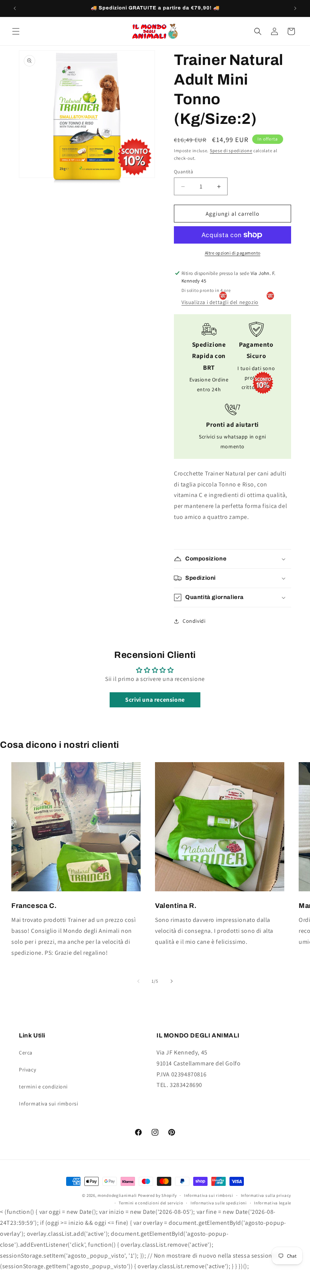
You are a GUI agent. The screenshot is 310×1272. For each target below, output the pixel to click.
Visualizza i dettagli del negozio (220, 302)
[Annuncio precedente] (14, 8)
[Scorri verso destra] (171, 981)
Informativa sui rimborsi (48, 1103)
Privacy (27, 1069)
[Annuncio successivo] (295, 8)
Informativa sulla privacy (266, 1195)
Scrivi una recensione (155, 700)
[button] (16, 31)
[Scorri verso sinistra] (138, 981)
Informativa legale (272, 1203)
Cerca (26, 1052)
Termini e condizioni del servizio (151, 1203)
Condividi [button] (194, 620)
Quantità (183, 171)
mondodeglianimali (117, 1195)
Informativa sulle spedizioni (219, 1203)
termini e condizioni (43, 1086)
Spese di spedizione (231, 150)
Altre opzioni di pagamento (232, 253)
